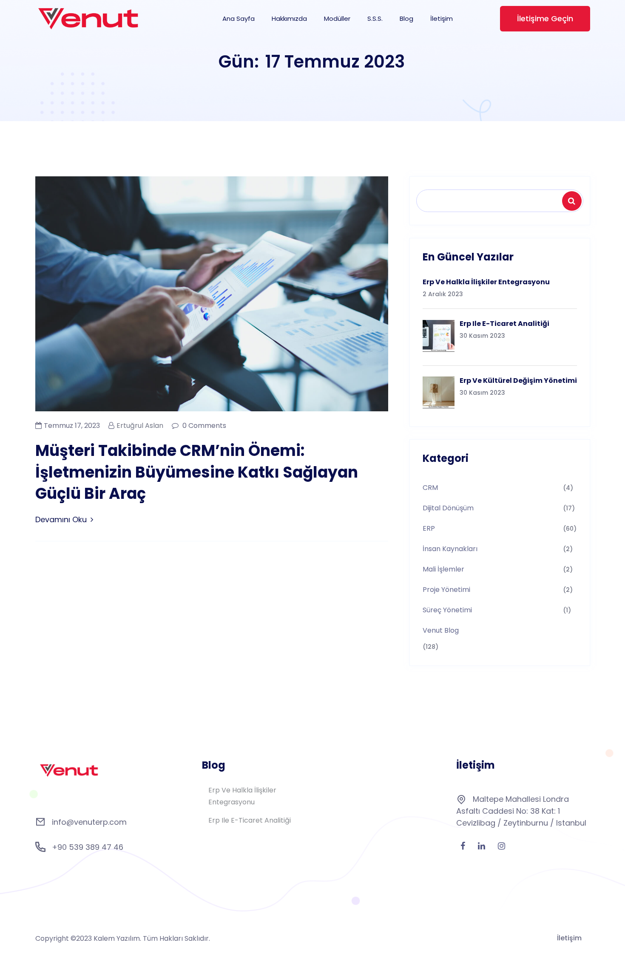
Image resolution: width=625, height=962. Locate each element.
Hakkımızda (289, 18)
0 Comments (203, 425)
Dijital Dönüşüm (448, 508)
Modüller (337, 18)
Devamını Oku (61, 519)
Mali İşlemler (443, 569)
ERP (429, 528)
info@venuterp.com (89, 822)
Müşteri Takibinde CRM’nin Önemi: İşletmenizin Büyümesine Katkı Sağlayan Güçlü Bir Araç (196, 472)
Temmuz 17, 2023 (72, 425)
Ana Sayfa (238, 18)
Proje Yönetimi (446, 589)
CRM (430, 487)
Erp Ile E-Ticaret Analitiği (249, 820)
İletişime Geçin (545, 18)
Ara (573, 201)
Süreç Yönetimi (447, 610)
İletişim (441, 18)
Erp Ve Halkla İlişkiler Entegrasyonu (242, 796)
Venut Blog (441, 630)
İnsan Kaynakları (450, 549)
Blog (406, 18)
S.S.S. (375, 18)
